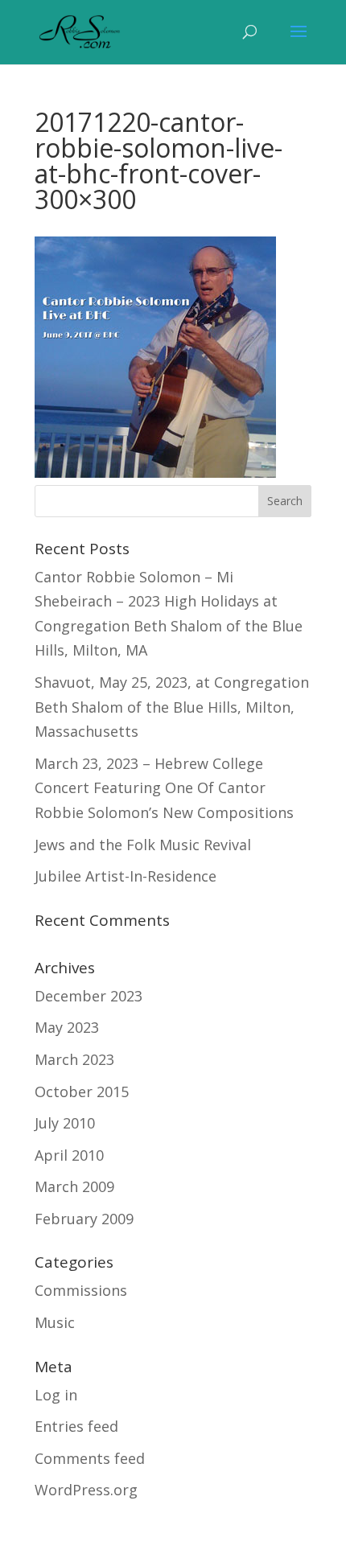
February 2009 (84, 1218)
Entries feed (76, 1426)
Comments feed (90, 1458)
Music (55, 1322)
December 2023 (88, 995)
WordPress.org (86, 1489)
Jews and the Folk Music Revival (143, 844)
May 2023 (67, 1027)
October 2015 (82, 1091)
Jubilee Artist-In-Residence (125, 876)
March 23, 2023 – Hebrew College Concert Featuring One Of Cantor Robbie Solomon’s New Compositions (164, 788)
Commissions (81, 1290)
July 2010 (65, 1123)
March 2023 (74, 1059)
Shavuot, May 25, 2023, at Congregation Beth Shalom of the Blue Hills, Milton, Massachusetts (172, 706)
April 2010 (69, 1155)
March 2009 (74, 1186)
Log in (56, 1394)
